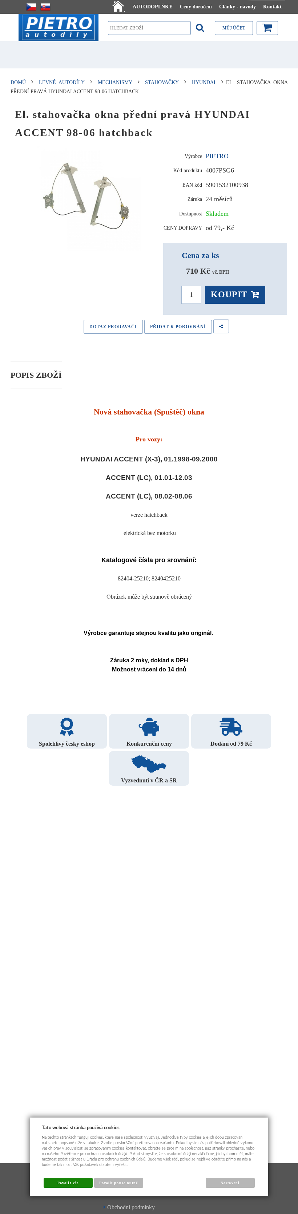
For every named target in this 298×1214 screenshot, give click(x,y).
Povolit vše (67, 1183)
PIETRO (217, 156)
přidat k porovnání (178, 326)
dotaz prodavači (113, 326)
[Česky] (31, 7)
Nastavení (230, 1183)
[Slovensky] (45, 7)
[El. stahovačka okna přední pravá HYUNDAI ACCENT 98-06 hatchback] (87, 196)
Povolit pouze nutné (118, 1183)
